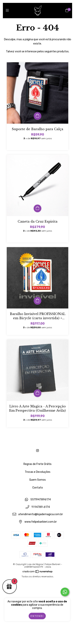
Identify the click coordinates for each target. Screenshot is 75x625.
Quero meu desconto (37, 104)
